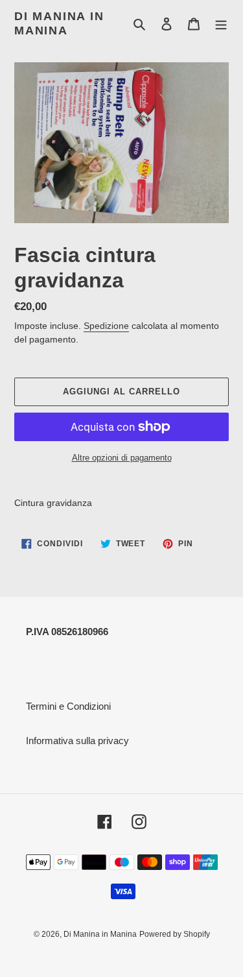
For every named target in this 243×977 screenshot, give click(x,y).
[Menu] (221, 24)
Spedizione (106, 325)
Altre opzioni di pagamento (122, 458)
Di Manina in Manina (59, 23)
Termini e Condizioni (68, 706)
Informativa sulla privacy (77, 740)
